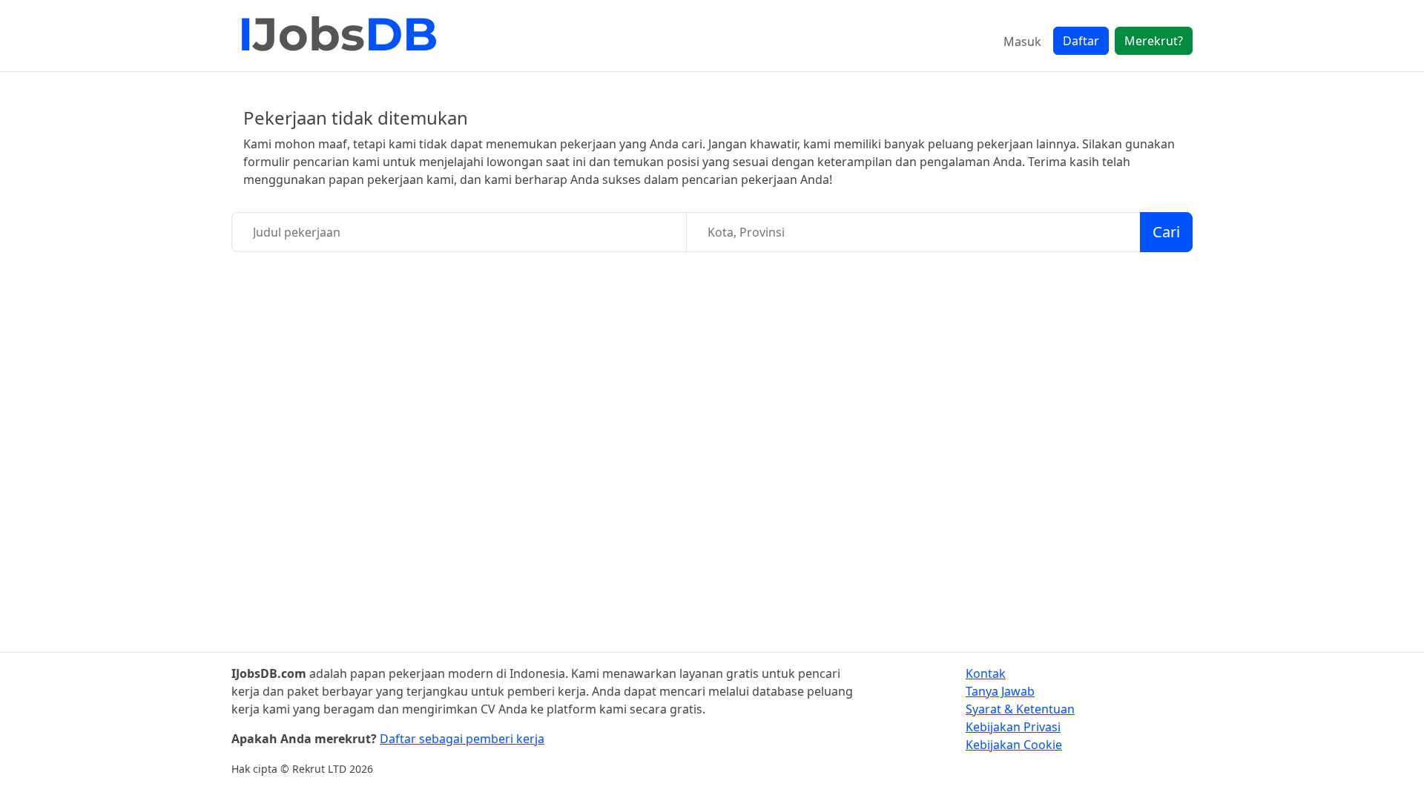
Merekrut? (1153, 41)
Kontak (986, 673)
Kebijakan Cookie (1014, 744)
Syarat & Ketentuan (1020, 709)
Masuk (1022, 41)
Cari (1166, 232)
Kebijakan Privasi (1013, 727)
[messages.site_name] (338, 35)
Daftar (1081, 41)
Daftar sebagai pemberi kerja (462, 739)
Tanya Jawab (1000, 691)
